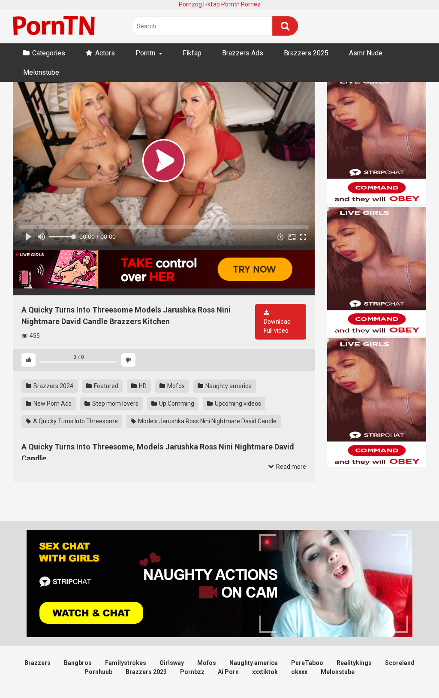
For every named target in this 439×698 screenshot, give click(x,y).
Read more (290, 466)
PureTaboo (307, 662)
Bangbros (78, 662)
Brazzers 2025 (306, 53)
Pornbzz (192, 671)
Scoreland (400, 662)
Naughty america (228, 385)
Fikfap (211, 4)
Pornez (251, 4)
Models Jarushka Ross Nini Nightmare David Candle (207, 421)
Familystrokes (125, 662)
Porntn (230, 4)
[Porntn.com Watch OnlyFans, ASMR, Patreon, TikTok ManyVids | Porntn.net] (56, 26)
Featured (105, 385)
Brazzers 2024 (52, 385)
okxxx (299, 671)
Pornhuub (98, 671)
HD (142, 385)
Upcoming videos (237, 403)
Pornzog (190, 4)
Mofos (175, 385)
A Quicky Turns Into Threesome (75, 421)
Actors (105, 53)
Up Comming (176, 403)
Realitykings (354, 662)
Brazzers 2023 (146, 671)
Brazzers (37, 662)
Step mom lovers (114, 403)
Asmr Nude (365, 53)
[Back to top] (410, 672)
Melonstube (41, 72)
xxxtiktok (265, 671)
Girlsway (171, 662)
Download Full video (277, 326)
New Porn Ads (52, 403)
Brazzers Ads (242, 53)
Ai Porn (228, 671)
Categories (48, 53)
